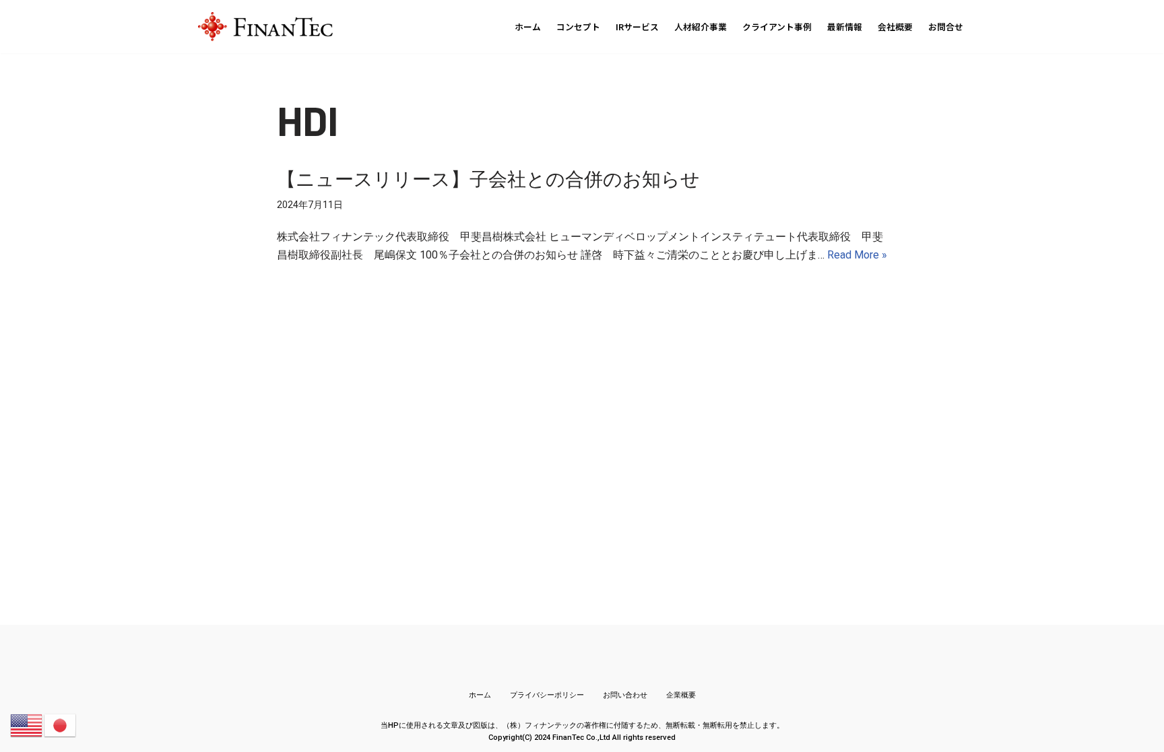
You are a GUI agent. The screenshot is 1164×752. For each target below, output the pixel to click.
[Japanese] (60, 724)
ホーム (480, 695)
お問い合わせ (625, 695)
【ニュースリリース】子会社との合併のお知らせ (488, 178)
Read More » (857, 254)
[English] (27, 724)
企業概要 (681, 695)
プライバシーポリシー (547, 695)
